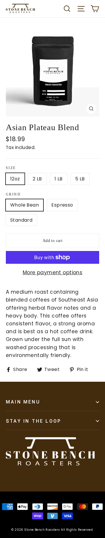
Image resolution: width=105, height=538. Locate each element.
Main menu (23, 402)
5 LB (80, 178)
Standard (21, 220)
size (11, 168)
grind (13, 194)
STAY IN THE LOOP (33, 421)
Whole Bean (24, 205)
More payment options (53, 272)
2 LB (37, 178)
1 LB (59, 178)
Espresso (62, 205)
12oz (15, 178)
